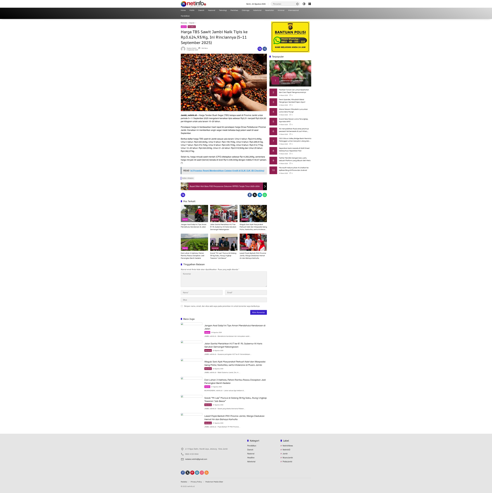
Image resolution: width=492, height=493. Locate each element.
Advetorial (215, 219)
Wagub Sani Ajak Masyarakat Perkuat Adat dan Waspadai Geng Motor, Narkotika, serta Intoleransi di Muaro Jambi (253, 227)
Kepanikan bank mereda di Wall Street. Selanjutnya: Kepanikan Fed (294, 149)
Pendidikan (191, 27)
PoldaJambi (287, 461)
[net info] (193, 3)
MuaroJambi (288, 457)
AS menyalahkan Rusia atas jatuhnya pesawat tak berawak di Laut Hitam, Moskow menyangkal (294, 130)
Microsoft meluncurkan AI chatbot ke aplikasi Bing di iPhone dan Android (294, 169)
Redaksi (184, 482)
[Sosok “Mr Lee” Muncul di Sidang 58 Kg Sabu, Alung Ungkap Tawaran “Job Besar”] (223, 242)
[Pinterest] (192, 473)
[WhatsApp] (265, 195)
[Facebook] (250, 195)
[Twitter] (255, 195)
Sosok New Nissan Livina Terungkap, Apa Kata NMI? (293, 120)
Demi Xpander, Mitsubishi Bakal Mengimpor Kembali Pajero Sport (292, 101)
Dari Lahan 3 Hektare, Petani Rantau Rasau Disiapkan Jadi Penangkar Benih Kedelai (192, 255)
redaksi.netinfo (192, 48)
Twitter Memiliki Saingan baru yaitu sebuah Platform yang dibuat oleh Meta (294, 159)
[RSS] (206, 473)
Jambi (285, 453)
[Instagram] (202, 473)
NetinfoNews (288, 445)
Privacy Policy (196, 482)
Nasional (250, 453)
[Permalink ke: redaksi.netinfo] (184, 49)
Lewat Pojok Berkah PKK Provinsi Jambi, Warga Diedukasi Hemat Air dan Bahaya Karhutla (253, 255)
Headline (250, 457)
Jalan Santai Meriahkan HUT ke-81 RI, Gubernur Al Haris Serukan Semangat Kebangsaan (223, 227)
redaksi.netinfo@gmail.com (196, 459)
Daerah (183, 27)
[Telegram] (260, 195)
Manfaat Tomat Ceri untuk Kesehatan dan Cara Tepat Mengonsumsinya (294, 91)
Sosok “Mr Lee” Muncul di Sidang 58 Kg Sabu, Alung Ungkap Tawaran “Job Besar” (223, 255)
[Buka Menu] (309, 3)
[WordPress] (197, 473)
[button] (297, 4)
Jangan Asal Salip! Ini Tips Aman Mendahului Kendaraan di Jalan (193, 226)
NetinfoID (286, 449)
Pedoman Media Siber (214, 482)
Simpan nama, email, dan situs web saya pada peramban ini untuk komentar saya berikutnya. (222, 306)
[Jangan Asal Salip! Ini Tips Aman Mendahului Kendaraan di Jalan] (194, 213)
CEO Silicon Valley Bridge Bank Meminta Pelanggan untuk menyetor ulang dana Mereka (295, 140)
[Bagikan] (265, 49)
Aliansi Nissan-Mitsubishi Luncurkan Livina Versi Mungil (293, 110)
